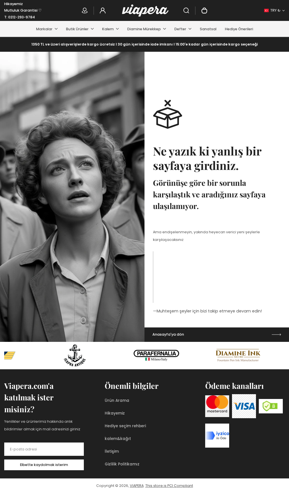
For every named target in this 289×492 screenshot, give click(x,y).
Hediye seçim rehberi (125, 426)
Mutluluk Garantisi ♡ (23, 10)
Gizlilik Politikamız (122, 464)
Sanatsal (208, 29)
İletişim (112, 451)
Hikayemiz (13, 3)
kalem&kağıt (118, 438)
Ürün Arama (117, 400)
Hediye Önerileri (239, 29)
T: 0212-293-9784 (19, 17)
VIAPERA (137, 485)
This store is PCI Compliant (169, 485)
